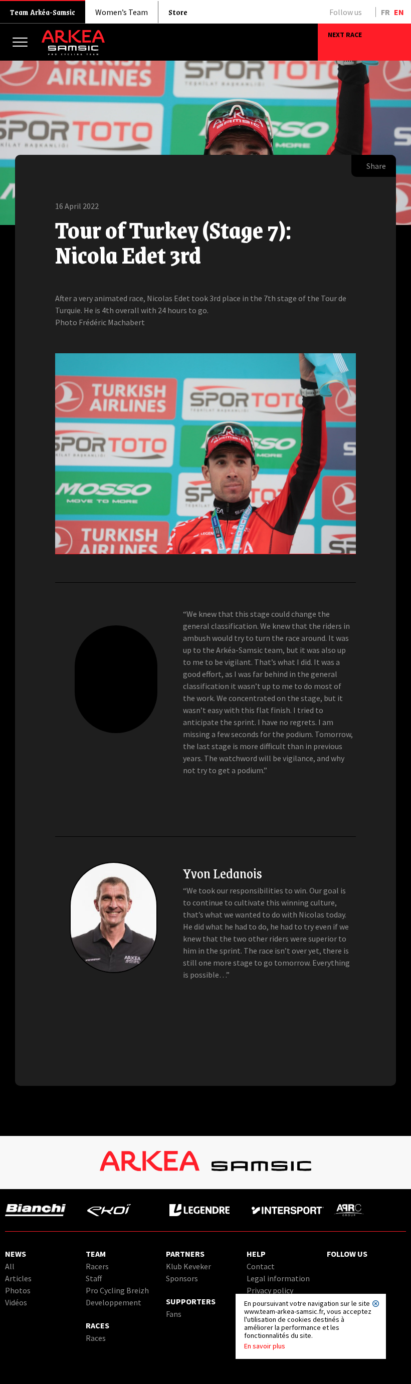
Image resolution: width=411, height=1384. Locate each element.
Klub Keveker (188, 1266)
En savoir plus (264, 1346)
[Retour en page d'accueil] (73, 52)
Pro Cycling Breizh (117, 1290)
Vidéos (16, 1302)
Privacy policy (270, 1290)
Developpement (113, 1302)
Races (96, 1338)
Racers (97, 1266)
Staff (94, 1278)
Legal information (278, 1278)
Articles (18, 1278)
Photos (18, 1290)
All (10, 1266)
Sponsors (182, 1278)
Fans (173, 1314)
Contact (261, 1266)
